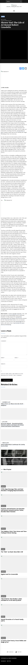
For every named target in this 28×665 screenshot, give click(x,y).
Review (2, 16)
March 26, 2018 (5, 442)
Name (3, 357)
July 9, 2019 (4, 421)
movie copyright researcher (15, 313)
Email (16, 357)
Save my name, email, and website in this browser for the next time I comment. (12, 374)
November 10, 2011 (6, 402)
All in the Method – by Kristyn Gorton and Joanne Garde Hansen (12, 425)
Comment (3, 341)
